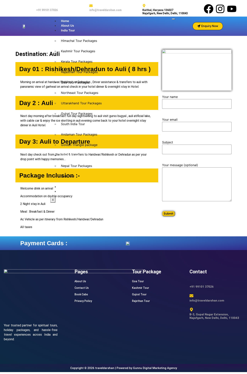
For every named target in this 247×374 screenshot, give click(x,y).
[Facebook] (208, 9)
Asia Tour (68, 176)
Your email (170, 119)
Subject (167, 142)
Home (65, 21)
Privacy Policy (83, 300)
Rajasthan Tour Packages (79, 72)
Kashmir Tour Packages (78, 51)
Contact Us (81, 287)
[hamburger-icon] (173, 19)
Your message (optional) (180, 165)
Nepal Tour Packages (76, 166)
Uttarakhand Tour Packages (81, 103)
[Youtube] (232, 9)
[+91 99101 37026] (38, 5)
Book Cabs (68, 187)
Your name (170, 97)
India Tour (68, 30)
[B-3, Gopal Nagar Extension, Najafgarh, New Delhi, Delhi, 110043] (191, 310)
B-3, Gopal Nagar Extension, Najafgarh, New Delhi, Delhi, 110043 (214, 316)
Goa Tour (138, 281)
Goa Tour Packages (75, 82)
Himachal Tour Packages (79, 41)
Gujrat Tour (139, 294)
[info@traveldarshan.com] (91, 5)
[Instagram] (220, 9)
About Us (67, 25)
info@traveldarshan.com (105, 10)
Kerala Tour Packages (76, 61)
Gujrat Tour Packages (76, 113)
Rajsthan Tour (141, 300)
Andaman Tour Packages (79, 134)
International (70, 155)
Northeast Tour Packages (79, 93)
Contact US (69, 191)
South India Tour (73, 124)
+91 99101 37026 (47, 10)
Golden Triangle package (79, 145)
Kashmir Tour (140, 287)
